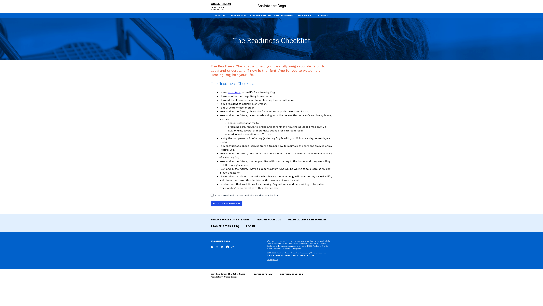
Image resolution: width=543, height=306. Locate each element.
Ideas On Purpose (306, 255)
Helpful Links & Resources (307, 219)
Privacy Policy (272, 260)
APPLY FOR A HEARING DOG (226, 203)
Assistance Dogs (271, 5)
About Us (220, 15)
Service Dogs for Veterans (230, 219)
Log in (250, 226)
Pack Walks (304, 15)
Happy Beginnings (284, 15)
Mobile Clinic (263, 274)
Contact (323, 15)
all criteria (234, 92)
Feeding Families (291, 274)
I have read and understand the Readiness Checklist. (247, 195)
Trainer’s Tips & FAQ (225, 226)
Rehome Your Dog (269, 219)
